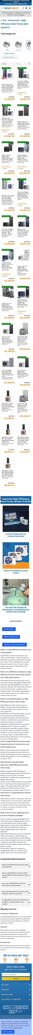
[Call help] (5, 960)
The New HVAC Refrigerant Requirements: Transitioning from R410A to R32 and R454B (15, 609)
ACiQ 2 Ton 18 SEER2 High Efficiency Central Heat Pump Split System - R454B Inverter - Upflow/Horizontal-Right (8, 157)
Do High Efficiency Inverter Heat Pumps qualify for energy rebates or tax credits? (15, 902)
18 (20, 168)
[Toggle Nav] (2, 8)
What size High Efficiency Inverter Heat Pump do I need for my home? (15, 893)
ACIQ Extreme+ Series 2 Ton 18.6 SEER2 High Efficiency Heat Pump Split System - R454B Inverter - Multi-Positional (23, 302)
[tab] (9, 54)
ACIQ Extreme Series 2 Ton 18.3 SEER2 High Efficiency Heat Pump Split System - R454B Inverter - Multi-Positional (8, 265)
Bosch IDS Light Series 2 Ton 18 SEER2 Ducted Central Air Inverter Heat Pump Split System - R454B (23, 406)
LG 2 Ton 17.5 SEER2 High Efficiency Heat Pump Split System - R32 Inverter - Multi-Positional (8, 339)
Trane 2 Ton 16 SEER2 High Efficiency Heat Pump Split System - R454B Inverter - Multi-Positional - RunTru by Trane (23, 268)
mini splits (17, 683)
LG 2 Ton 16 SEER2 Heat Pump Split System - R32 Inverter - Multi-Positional (7, 231)
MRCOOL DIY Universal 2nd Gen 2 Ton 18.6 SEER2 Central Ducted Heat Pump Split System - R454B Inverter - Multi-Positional (23, 231)
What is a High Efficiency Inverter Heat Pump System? (15, 866)
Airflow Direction (9, 57)
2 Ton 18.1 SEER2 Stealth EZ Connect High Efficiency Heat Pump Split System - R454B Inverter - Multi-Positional (23, 83)
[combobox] (23, 8)
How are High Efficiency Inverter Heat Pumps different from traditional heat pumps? (15, 875)
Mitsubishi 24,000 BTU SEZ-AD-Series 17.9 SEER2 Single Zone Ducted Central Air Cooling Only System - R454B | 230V (23, 440)
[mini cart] (30, 8)
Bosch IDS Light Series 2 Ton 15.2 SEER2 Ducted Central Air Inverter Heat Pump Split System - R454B (23, 339)
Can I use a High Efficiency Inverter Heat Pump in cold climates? (14, 884)
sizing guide (19, 722)
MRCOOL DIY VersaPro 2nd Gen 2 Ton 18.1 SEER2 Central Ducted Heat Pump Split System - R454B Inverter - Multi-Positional (7, 120)
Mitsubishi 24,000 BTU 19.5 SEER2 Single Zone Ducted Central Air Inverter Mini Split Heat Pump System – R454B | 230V (8, 406)
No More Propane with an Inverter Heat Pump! (16, 535)
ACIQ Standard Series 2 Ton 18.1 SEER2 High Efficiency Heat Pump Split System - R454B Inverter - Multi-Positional (23, 157)
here (28, 790)
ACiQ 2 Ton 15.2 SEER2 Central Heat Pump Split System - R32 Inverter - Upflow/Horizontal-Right (23, 124)
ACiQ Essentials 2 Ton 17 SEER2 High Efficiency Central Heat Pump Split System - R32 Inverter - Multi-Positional (8, 87)
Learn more (18, 1028)
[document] (16, 1027)
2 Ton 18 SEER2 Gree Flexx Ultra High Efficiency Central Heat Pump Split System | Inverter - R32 (8, 373)
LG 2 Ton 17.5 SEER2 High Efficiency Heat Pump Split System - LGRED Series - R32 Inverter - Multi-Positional (23, 373)
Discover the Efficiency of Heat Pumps (16, 572)
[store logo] (11, 8)
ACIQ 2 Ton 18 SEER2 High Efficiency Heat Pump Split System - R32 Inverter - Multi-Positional (8, 306)
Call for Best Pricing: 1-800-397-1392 (16, 4)
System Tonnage (9, 53)
